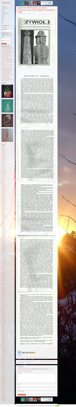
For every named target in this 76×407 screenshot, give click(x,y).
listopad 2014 (3, 318)
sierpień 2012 (4, 352)
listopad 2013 (3, 333)
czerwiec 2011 (4, 369)
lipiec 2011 (3, 368)
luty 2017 (3, 285)
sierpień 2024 (4, 174)
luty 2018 (3, 270)
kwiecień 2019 (4, 253)
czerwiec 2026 (4, 147)
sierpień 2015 (4, 307)
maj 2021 (3, 222)
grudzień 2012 (4, 347)
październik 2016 (4, 290)
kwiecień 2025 (4, 164)
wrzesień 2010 (4, 380)
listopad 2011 (3, 363)
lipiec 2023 (3, 190)
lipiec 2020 (3, 234)
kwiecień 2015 (4, 312)
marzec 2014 (3, 328)
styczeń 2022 (3, 212)
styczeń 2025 (3, 168)
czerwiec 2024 (4, 176)
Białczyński (6, 2)
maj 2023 (3, 192)
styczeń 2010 (3, 390)
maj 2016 (3, 296)
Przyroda (3, 15)
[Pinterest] (24, 352)
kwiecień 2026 (4, 149)
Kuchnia (3, 22)
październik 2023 (4, 186)
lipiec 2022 (3, 205)
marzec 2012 (3, 358)
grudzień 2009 (4, 391)
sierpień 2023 (4, 189)
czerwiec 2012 (4, 354)
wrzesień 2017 (4, 276)
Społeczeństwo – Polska (5, 12)
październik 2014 (4, 320)
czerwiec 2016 (4, 295)
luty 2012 (3, 359)
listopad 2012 (3, 348)
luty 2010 (3, 389)
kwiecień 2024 (4, 179)
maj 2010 (3, 385)
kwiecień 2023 (4, 194)
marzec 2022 (3, 210)
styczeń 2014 (3, 331)
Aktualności (3, 9)
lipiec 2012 (3, 353)
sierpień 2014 (4, 322)
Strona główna (4, 6)
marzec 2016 (3, 299)
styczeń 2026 (3, 153)
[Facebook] (18, 352)
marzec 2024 (3, 180)
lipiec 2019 (3, 249)
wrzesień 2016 (4, 291)
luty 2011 (3, 374)
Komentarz (20, 373)
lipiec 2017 (3, 279)
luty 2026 (3, 152)
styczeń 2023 (3, 197)
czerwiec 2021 (4, 221)
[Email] (34, 352)
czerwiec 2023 (4, 191)
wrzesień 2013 (4, 336)
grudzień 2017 (4, 273)
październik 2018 (4, 260)
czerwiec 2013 (4, 339)
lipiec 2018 (3, 264)
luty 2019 (3, 255)
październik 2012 (4, 349)
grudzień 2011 (4, 362)
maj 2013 (3, 341)
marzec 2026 (3, 150)
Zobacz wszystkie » (4, 142)
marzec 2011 (3, 373)
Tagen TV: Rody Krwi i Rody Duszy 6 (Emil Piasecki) (47, 361)
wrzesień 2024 (4, 173)
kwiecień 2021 (4, 223)
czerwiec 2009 (4, 399)
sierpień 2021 (4, 218)
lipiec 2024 (3, 175)
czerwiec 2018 (4, 265)
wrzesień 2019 (4, 247)
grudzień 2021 (4, 213)
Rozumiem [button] (57, 405)
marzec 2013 (3, 343)
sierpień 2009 (4, 396)
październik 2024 (4, 171)
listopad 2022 (3, 200)
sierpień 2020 (4, 233)
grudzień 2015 (4, 302)
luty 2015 (3, 315)
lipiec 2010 (3, 383)
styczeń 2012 (3, 360)
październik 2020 (4, 231)
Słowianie (3, 11)
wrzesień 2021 (4, 217)
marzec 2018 (3, 269)
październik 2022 (4, 201)
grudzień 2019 (4, 243)
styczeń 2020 (3, 242)
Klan (2, 23)
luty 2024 (3, 181)
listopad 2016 (3, 289)
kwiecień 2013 (4, 342)
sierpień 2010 (4, 381)
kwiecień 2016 (4, 297)
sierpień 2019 (4, 248)
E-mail (19, 387)
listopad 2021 (3, 215)
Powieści (3, 17)
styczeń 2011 (3, 375)
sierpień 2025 (4, 159)
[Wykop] (20, 352)
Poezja (2, 20)
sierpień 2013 (4, 337)
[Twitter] (22, 352)
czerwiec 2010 (4, 384)
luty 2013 (3, 344)
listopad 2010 (3, 378)
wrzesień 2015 (4, 306)
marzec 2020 (3, 239)
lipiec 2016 (3, 294)
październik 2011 (4, 364)
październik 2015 (4, 305)
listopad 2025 (3, 155)
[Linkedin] (27, 352)
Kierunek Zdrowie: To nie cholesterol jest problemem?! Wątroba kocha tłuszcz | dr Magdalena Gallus (7, 59)
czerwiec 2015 (4, 310)
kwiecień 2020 (4, 238)
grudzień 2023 (4, 184)
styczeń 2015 (3, 316)
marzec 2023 (3, 195)
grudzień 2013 (4, 332)
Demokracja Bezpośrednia (5, 25)
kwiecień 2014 (4, 327)
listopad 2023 (3, 185)
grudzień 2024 (4, 169)
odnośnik (43, 357)
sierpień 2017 (4, 278)
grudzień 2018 (4, 258)
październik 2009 (4, 394)
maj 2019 (3, 252)
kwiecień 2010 (4, 386)
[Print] (32, 352)
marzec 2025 (3, 165)
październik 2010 (4, 379)
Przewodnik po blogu (5, 7)
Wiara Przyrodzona (37, 357)
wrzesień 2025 (4, 158)
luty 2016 (3, 300)
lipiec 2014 (3, 323)
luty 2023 (3, 196)
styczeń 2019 (3, 257)
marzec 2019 (3, 254)
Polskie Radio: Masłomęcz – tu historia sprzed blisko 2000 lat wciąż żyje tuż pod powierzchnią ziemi (7, 48)
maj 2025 (3, 163)
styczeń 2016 (3, 301)
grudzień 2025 (4, 154)
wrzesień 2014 (4, 321)
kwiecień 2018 (4, 268)
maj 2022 (3, 207)
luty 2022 (3, 211)
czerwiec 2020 (4, 236)
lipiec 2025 (3, 160)
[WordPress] (30, 352)
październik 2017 (4, 275)
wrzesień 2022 (4, 202)
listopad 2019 (3, 244)
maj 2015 (3, 311)
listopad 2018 (3, 259)
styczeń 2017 (3, 286)
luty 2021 (3, 226)
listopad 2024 (3, 170)
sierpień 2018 (4, 263)
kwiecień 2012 (4, 357)
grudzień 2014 (4, 317)
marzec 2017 (3, 284)
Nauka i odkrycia (4, 14)
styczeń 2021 (3, 227)
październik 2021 (4, 216)
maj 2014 (3, 326)
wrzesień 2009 (4, 395)
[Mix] (29, 352)
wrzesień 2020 (4, 232)
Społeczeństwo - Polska (32, 357)
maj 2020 (3, 237)
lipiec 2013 (3, 338)
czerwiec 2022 (4, 206)
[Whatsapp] (25, 352)
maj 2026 (3, 148)
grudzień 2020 (4, 228)
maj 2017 (3, 281)
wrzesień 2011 (4, 365)
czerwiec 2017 (4, 280)
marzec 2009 (3, 400)
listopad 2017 (3, 274)
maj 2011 (3, 370)
